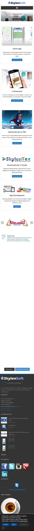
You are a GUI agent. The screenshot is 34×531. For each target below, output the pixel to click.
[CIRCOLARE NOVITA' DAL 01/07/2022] (17, 320)
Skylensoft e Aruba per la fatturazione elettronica (19, 433)
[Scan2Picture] (4, 427)
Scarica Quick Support (17, 490)
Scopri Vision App (17, 60)
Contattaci (18, 406)
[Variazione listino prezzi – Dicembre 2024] (4, 420)
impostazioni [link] (23, 521)
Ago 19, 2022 (11, 441)
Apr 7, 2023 (11, 427)
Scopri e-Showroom (17, 100)
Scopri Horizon (17, 143)
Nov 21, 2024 (12, 422)
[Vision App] (4, 441)
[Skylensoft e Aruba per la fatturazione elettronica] (17, 289)
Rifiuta (13, 524)
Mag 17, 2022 (12, 447)
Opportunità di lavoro (7, 410)
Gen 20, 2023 (12, 436)
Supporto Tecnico (5, 408)
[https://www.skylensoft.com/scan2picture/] (17, 258)
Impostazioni (23, 524)
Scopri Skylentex (17, 176)
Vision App (11, 439)
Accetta (6, 524)
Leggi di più (17, 206)
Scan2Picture (12, 425)
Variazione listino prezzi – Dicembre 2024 (18, 419)
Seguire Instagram (23, 369)
